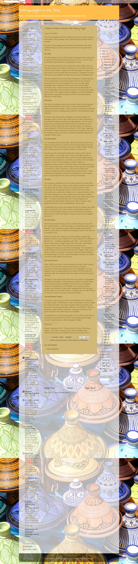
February (107, 345)
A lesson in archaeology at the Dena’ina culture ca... (109, 219)
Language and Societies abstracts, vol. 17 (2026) (31, 256)
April (105, 339)
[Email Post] (76, 337)
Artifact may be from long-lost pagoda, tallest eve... (109, 227)
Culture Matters (30, 310)
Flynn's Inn (29, 453)
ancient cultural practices (58, 340)
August (106, 68)
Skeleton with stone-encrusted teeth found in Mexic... (108, 236)
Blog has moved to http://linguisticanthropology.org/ (32, 432)
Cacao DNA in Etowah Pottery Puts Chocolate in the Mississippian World (32, 193)
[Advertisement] (69, 370)
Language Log (30, 334)
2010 (104, 366)
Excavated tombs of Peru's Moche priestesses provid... (109, 99)
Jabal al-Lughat (30, 230)
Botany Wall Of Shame (29, 482)
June (106, 334)
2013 (104, 357)
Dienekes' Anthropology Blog (32, 392)
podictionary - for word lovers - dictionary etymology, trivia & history (32, 532)
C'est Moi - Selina (31, 549)
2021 (104, 51)
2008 (104, 371)
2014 (104, 354)
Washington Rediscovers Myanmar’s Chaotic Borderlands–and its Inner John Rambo (31, 284)
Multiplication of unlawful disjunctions (31, 337)
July (105, 331)
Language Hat (30, 210)
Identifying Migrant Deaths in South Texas (108, 152)
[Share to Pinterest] (88, 337)
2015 (104, 351)
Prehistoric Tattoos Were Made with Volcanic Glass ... (109, 290)
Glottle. (27, 212)
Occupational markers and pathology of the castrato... (108, 325)
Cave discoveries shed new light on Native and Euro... (109, 128)
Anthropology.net (31, 189)
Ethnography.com (31, 279)
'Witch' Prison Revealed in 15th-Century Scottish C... (108, 144)
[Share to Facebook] (86, 337)
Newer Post (49, 388)
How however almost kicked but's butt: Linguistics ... (108, 108)
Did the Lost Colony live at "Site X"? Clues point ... (109, 177)
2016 (104, 57)
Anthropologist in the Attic (39, 10)
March (106, 342)
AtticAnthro (28, 546)
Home (70, 388)
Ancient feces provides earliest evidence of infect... (108, 81)
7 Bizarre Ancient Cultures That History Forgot (109, 170)
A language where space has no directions (108, 211)
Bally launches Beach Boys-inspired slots (31, 456)
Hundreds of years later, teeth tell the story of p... (108, 136)
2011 (104, 363)
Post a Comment (52, 349)
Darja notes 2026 (30, 231)
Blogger (90, 558)
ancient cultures (72, 340)
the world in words (32, 400)
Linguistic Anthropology (30, 427)
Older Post (90, 388)
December (107, 59)
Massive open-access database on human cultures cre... (108, 256)
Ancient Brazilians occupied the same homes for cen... (108, 280)
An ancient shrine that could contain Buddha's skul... (109, 308)
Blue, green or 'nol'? (108, 165)
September (108, 65)
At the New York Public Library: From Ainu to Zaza (31, 403)
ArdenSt (76, 558)
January (107, 348)
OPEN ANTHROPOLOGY (31, 358)
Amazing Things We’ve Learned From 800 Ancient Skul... (109, 317)
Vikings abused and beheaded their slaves (109, 159)
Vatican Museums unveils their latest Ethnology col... (108, 118)
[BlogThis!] (82, 337)
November (107, 62)
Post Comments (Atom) (62, 392)
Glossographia (30, 253)
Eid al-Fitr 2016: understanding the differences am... (109, 299)
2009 (104, 369)
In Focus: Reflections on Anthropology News (30, 503)
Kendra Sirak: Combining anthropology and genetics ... (108, 186)
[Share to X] (84, 337)
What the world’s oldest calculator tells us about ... (109, 90)
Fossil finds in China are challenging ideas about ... (109, 195)
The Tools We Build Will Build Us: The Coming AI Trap (31, 313)
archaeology (83, 340)
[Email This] (80, 337)
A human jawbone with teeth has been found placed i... (109, 246)
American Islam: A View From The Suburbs (108, 272)
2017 (104, 54)
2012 (104, 360)
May (105, 337)
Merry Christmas (30, 395)
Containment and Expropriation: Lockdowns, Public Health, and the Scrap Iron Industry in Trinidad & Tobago (31, 365)
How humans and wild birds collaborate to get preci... (109, 72)
